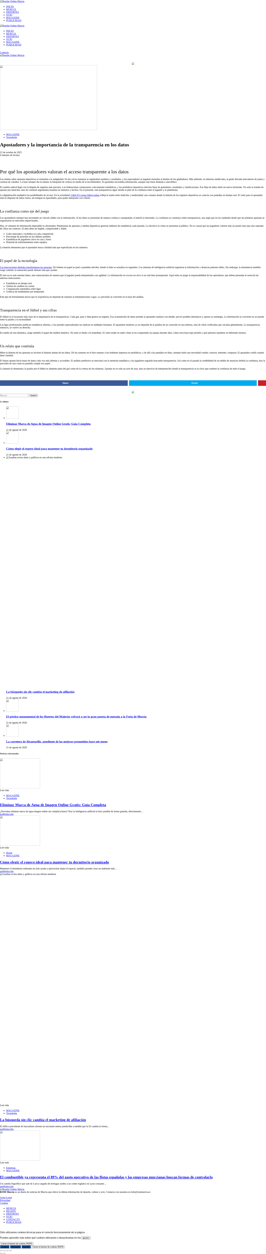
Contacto (4, 52)
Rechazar (15, 1247)
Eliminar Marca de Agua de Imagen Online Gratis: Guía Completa (48, 423)
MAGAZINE (13, 17)
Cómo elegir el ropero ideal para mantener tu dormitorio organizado (49, 448)
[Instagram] (1, 50)
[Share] (4, 1250)
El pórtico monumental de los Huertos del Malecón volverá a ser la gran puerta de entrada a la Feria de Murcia (76, 716)
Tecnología (11, 137)
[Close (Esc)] (1, 1250)
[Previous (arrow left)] (1, 1253)
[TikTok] (4, 50)
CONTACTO (13, 1219)
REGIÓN (11, 1211)
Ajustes (26, 1247)
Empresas (11, 1167)
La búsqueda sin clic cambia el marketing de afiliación (40, 691)
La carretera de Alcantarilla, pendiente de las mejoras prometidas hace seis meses (57, 741)
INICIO (10, 6)
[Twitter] (8, 50)
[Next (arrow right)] (4, 1253)
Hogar (9, 853)
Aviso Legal (6, 1197)
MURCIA (11, 9)
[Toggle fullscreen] (7, 1250)
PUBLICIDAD (13, 20)
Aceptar (4, 1247)
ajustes (86, 1238)
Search (33, 395)
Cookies (4, 1203)
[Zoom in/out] (10, 1250)
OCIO (9, 15)
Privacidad (5, 1200)
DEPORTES (12, 12)
